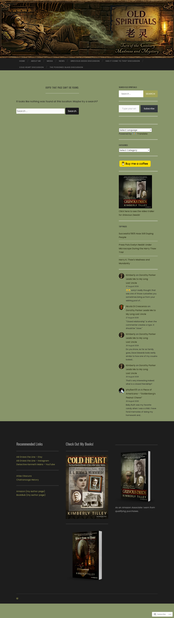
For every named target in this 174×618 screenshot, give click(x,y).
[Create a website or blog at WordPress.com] (17, 598)
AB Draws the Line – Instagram (32, 460)
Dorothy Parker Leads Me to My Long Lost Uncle (141, 279)
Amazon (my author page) (30, 491)
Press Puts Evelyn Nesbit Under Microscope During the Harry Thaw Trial (137, 248)
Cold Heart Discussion (31, 67)
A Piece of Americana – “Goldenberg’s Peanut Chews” (141, 393)
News (62, 61)
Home (22, 61)
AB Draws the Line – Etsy (29, 456)
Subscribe (149, 108)
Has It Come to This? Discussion (123, 61)
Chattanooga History (27, 479)
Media (50, 61)
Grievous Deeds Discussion (85, 61)
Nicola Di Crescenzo (136, 306)
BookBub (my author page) (31, 495)
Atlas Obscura (24, 476)
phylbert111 (131, 389)
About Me (36, 61)
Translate (142, 133)
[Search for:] (40, 111)
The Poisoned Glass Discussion (66, 67)
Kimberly (130, 275)
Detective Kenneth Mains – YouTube (35, 464)
